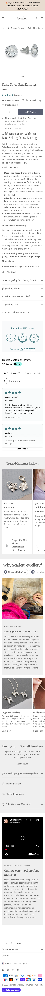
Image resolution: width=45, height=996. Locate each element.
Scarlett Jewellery (16, 984)
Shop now (6, 731)
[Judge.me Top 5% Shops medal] (32, 338)
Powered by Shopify (34, 984)
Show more (21, 449)
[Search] (37, 18)
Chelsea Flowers (17, 28)
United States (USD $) (15, 963)
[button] (8, 95)
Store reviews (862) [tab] (33, 373)
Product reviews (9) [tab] (12, 373)
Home (4, 28)
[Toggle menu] (2, 18)
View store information (14, 128)
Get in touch (22, 764)
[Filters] (4, 381)
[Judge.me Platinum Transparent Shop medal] (9, 338)
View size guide (9, 272)
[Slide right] (26, 77)
